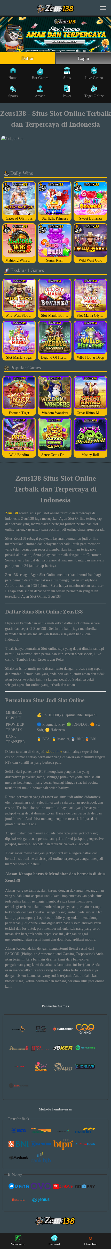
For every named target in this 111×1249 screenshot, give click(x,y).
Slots (67, 78)
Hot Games (40, 78)
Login (83, 58)
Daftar (27, 58)
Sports (13, 96)
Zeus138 (11, 513)
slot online (54, 752)
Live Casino (94, 78)
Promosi (54, 1244)
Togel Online (94, 96)
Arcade (40, 96)
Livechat (90, 1244)
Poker (67, 96)
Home (13, 78)
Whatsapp (18, 1244)
